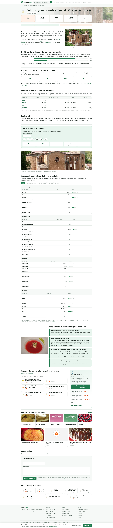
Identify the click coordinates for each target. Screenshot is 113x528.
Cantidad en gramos (27, 133)
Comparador (48, 515)
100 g (32, 139)
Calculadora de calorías (67, 515)
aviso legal (64, 478)
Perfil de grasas (42, 183)
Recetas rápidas (65, 513)
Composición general (31, 183)
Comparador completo (26, 373)
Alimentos (56, 2)
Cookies (79, 517)
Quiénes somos (81, 511)
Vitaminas (50, 183)
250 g (45, 139)
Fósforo (24, 102)
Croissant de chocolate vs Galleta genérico (80, 396)
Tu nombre (25, 460)
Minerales (57, 183)
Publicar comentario (29, 478)
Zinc (23, 105)
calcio (37, 39)
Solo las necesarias (76, 525)
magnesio (23, 42)
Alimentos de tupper (50, 517)
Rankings (77, 2)
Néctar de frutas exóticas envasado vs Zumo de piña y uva (80, 401)
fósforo (59, 39)
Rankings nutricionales (51, 513)
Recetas (62, 2)
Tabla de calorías (70, 2)
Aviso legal (80, 515)
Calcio (23, 100)
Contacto (80, 513)
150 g (37, 139)
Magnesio (24, 107)
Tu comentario (26, 466)
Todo (23, 183)
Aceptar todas (87, 525)
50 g (28, 139)
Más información (53, 526)
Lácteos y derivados (33, 5)
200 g (41, 139)
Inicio (22, 5)
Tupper (89, 2)
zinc (41, 41)
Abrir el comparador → (76, 405)
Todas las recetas (65, 509)
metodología (52, 321)
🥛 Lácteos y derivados (31, 13)
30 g (24, 139)
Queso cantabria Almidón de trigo (81, 386)
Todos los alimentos (50, 509)
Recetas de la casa (66, 511)
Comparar (83, 2)
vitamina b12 (48, 42)
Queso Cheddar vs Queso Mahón (80, 392)
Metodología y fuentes (83, 509)
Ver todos (88, 486)
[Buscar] (51, 2)
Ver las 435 (88, 412)
